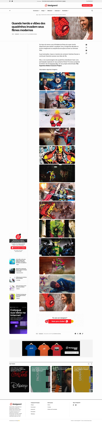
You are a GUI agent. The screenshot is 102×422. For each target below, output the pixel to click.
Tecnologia (18, 280)
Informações (50, 402)
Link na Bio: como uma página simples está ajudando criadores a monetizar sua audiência (21, 261)
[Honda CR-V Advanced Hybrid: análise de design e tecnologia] (12, 271)
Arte (39, 14)
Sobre (49, 404)
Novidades (33, 411)
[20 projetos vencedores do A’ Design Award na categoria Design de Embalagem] (40, 379)
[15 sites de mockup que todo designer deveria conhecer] (12, 296)
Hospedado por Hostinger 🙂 (14, 420)
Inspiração (17, 34)
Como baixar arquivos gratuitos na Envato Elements (52, 1)
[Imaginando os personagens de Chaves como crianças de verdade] (62, 379)
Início (37, 14)
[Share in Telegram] (86, 50)
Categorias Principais (35, 402)
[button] (90, 1)
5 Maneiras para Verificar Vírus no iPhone (21, 278)
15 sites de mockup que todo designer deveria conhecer (21, 295)
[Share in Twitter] (86, 47)
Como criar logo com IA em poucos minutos (21, 286)
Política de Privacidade (52, 409)
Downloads (39, 1)
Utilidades (18, 288)
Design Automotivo (19, 272)
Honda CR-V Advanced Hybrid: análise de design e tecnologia (21, 270)
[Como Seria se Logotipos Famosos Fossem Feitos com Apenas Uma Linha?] (19, 379)
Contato (49, 407)
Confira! (63, 1)
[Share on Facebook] (86, 44)
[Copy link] (86, 53)
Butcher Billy (54, 63)
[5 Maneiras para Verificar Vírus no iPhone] (12, 279)
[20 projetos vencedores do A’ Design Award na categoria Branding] (83, 379)
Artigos (17, 264)
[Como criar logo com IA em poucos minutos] (12, 288)
